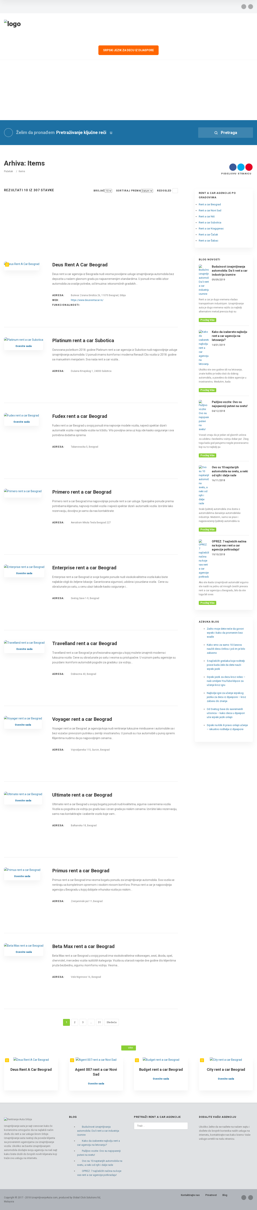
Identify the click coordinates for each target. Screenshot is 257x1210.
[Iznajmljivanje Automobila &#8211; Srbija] (12, 24)
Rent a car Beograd (210, 204)
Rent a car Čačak (208, 234)
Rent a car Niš (207, 216)
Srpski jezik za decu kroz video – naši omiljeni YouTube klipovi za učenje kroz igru (226, 680)
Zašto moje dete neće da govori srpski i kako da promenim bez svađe (225, 632)
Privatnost (211, 1195)
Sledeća (111, 1022)
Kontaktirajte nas (190, 1195)
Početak (8, 171)
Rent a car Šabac (208, 240)
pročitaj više (207, 320)
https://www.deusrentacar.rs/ (87, 300)
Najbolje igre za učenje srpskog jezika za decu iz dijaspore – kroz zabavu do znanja (226, 697)
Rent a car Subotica (210, 222)
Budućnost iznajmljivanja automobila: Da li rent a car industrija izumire (98, 1130)
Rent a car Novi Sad (210, 210)
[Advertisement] (128, 90)
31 (99, 1022)
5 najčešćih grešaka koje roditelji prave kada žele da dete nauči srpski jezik (226, 664)
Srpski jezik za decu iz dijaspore (128, 50)
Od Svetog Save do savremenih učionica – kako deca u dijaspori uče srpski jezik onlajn (226, 713)
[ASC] (175, 190)
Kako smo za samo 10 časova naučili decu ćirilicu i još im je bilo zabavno (226, 648)
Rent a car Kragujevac (211, 228)
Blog (224, 1195)
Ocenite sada (23, 346)
